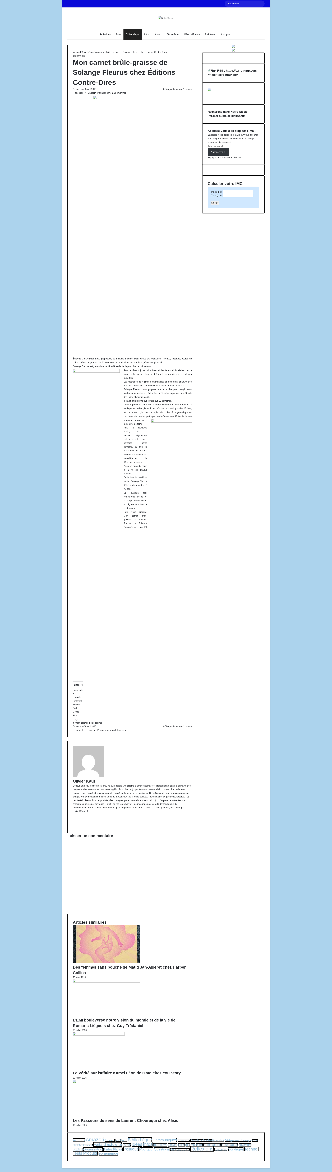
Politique (131, 1149)
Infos (147, 34)
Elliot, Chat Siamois (83, 1145)
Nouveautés (229, 1145)
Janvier (172, 1145)
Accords (79, 1140)
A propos (225, 34)
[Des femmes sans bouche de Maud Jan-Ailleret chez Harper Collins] (106, 962)
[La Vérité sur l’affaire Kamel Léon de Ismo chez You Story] (99, 1034)
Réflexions (105, 34)
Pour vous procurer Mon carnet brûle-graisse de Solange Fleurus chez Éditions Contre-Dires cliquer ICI (135, 520)
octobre (77, 1149)
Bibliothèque (132, 34)
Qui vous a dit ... (180, 1149)
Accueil (77, 52)
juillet (181, 1145)
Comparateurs (184, 1141)
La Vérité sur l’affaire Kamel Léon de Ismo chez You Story (127, 1073)
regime (98, 723)
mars (199, 1145)
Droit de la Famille (200, 1140)
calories (85, 723)
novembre (245, 1145)
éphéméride (108, 1153)
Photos (118, 1149)
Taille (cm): (217, 195)
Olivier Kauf (79, 89)
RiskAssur (210, 34)
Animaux (110, 1140)
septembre (220, 1149)
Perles (107, 1149)
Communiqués (165, 1140)
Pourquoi (146, 1149)
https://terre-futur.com (223, 74)
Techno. (251, 1149)
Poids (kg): (217, 192)
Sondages (235, 1149)
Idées (137, 1144)
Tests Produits (85, 1153)
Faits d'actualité (107, 1144)
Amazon (95, 1139)
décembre (217, 1140)
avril (124, 1140)
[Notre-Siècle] (166, 18)
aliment (76, 723)
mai (193, 1145)
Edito (255, 1140)
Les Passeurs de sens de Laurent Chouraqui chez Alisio (125, 1120)
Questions (161, 1149)
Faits (118, 34)
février (127, 1145)
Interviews (160, 1145)
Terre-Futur (173, 34)
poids (92, 723)
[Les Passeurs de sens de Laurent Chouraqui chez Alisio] (106, 1082)
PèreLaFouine (192, 34)
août (118, 1140)
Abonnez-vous (218, 152)
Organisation (93, 1149)
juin (188, 1145)
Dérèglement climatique (238, 1140)
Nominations (212, 1145)
